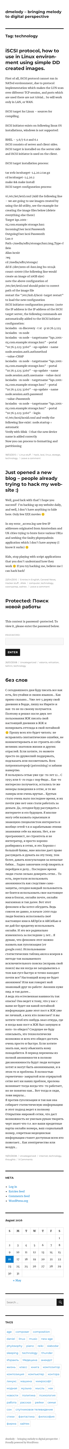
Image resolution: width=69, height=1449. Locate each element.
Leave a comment (31, 458)
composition (41, 1331)
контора (53, 1374)
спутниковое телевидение (34, 1409)
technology (11, 458)
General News (47, 579)
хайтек (23, 586)
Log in (13, 1186)
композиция (15, 1374)
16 (9, 1259)
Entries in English (29, 579)
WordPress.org (18, 1200)
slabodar (53, 1346)
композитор (51, 1367)
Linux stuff (25, 454)
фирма (11, 1423)
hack (36, 454)
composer (22, 1331)
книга (35, 1367)
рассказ (25, 1402)
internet (43, 1156)
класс (23, 1367)
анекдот (46, 1360)
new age (47, 1338)
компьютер (11, 586)
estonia (43, 662)
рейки (39, 1402)
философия (46, 1416)
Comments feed (19, 1196)
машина (26, 1381)
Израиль (13, 1360)
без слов (16, 680)
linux (48, 454)
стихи (11, 1416)
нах (50, 1388)
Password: (12, 635)
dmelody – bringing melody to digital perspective (33, 14)
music (33, 1338)
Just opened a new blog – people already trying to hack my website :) (33, 481)
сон (9, 1409)
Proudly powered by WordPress (22, 1442)
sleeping (12, 1353)
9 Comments (25, 1159)
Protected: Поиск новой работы (27, 603)
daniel (11, 1338)
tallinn (9, 666)
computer (34, 583)
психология (47, 1395)
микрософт (43, 1381)
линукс (12, 1381)
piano (30, 1346)
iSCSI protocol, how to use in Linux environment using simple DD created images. (32, 59)
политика (28, 1395)
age (9, 1331)
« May (17, 1280)
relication (53, 662)
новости (12, 1395)
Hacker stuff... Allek (15, 583)
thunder (47, 1353)
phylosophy (14, 1346)
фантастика (26, 1416)
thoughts (10, 1159)
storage (56, 454)
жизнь (11, 1367)
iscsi (42, 454)
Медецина (30, 1360)
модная (12, 1388)
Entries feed (17, 1191)
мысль (39, 1388)
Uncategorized (28, 662)
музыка (26, 1388)
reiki (40, 1346)
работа (11, 1402)
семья (52, 1402)
